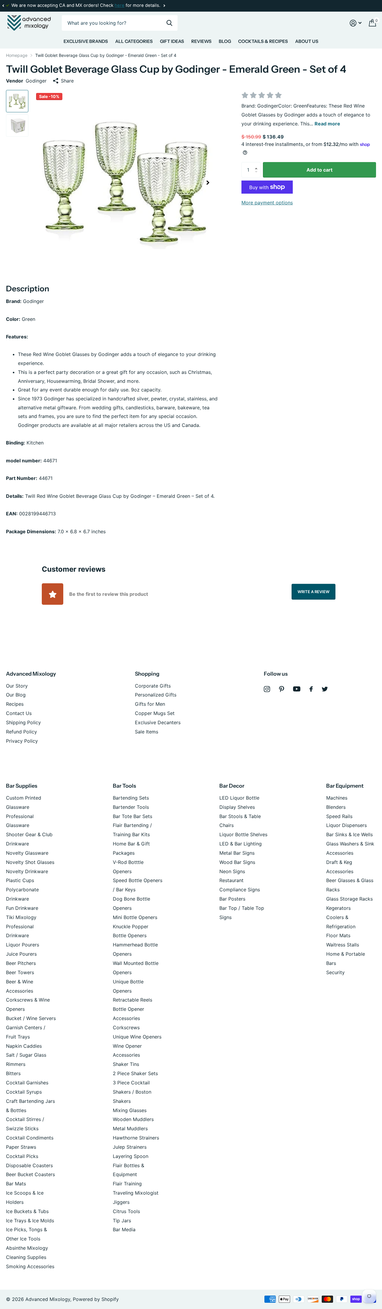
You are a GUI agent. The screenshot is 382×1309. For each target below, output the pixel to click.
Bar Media (124, 1229)
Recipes (15, 704)
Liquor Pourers (22, 945)
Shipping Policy (23, 722)
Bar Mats (16, 1184)
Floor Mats (338, 935)
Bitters (13, 1073)
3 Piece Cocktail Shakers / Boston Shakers (132, 1092)
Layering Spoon (130, 1156)
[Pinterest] (281, 689)
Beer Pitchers (21, 963)
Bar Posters (232, 899)
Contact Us (19, 713)
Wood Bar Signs (237, 862)
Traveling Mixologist (135, 1193)
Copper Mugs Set (155, 713)
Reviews (201, 41)
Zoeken (169, 23)
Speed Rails (339, 816)
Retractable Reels (132, 1000)
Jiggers (121, 1202)
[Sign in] (356, 23)
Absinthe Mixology (27, 1248)
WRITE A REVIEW (313, 591)
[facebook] (311, 689)
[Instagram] (267, 689)
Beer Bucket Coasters (30, 1174)
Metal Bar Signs (237, 853)
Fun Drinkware (22, 908)
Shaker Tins (126, 1064)
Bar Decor (231, 786)
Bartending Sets (131, 798)
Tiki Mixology (21, 917)
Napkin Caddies (24, 1046)
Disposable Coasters (29, 1165)
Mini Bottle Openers (135, 917)
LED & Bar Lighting (240, 844)
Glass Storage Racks (349, 899)
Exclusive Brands (86, 41)
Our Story (17, 686)
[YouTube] (297, 688)
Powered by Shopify (96, 1299)
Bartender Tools (131, 807)
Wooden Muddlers (133, 1119)
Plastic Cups (20, 880)
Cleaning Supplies (26, 1257)
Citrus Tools (126, 1211)
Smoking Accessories (30, 1266)
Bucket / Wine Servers (31, 1018)
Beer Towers (20, 972)
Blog (225, 41)
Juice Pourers (21, 954)
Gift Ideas (172, 41)
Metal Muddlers (130, 1128)
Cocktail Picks (22, 1156)
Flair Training (127, 1184)
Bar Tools (124, 786)
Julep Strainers (130, 1147)
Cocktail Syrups (24, 1092)
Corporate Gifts (153, 686)
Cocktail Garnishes (27, 1083)
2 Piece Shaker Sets (135, 1073)
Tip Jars (122, 1221)
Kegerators (338, 908)
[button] (3, 5)
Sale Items (146, 732)
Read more (327, 124)
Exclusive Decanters (158, 722)
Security (335, 972)
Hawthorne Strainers (136, 1138)
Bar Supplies (21, 786)
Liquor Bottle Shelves (243, 834)
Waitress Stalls (342, 945)
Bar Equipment (344, 786)
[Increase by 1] (258, 164)
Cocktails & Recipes (263, 41)
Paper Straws (21, 1147)
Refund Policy (21, 732)
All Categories (134, 41)
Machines (336, 798)
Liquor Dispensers (346, 825)
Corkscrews (126, 1027)
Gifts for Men (150, 704)
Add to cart (319, 170)
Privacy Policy (22, 741)
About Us (306, 41)
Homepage (16, 55)
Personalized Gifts (155, 695)
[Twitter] (325, 689)
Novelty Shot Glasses (30, 862)
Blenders (336, 807)
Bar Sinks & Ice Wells (349, 834)
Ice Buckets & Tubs (27, 1211)
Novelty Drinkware (27, 871)
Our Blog (16, 695)
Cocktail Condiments (29, 1138)
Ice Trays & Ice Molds (30, 1221)
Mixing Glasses (130, 1110)
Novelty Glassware (27, 853)
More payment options (267, 203)
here (119, 5)
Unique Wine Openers (137, 1037)
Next (164, 6)
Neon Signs (232, 871)
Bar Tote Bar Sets (132, 816)
